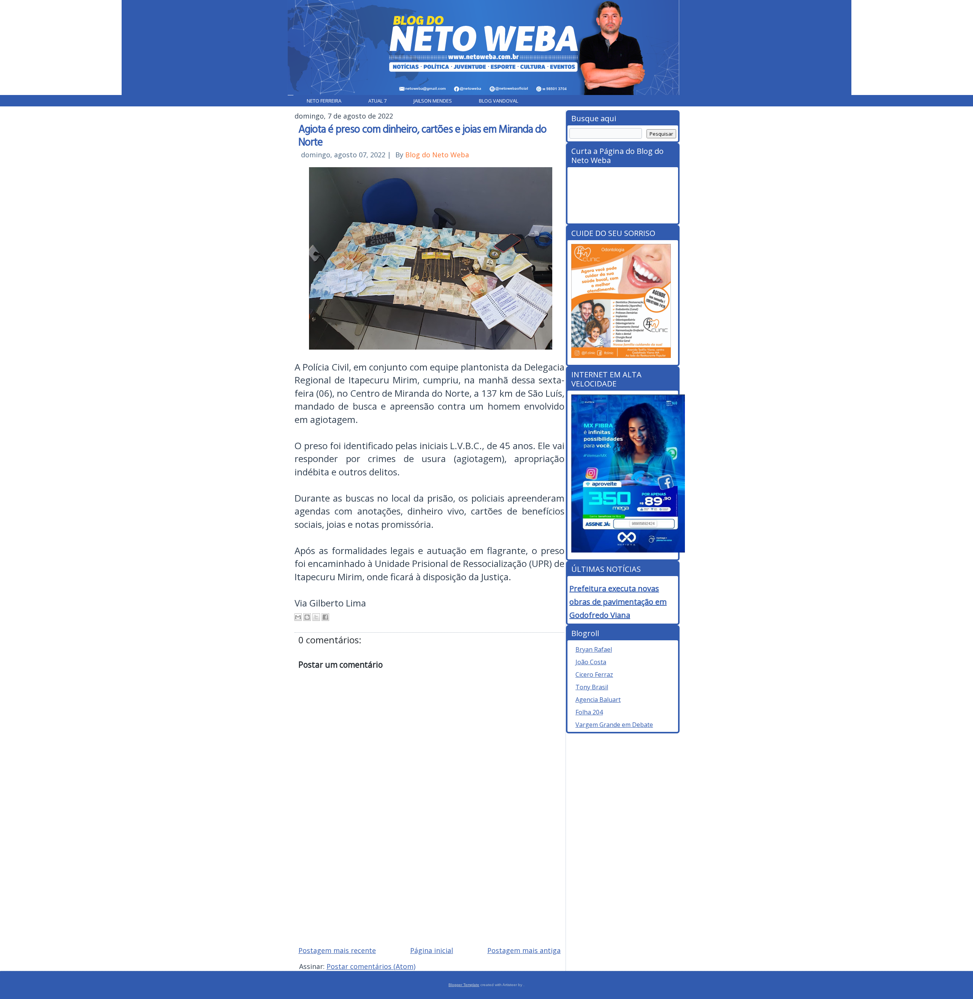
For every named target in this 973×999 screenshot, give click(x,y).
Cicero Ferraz (594, 674)
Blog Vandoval (498, 100)
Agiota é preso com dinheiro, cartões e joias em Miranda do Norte (422, 134)
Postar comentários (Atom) (370, 966)
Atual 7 (377, 100)
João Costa (590, 662)
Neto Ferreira (324, 100)
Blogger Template (463, 985)
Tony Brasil (591, 687)
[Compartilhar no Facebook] (325, 617)
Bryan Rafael (593, 649)
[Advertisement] (429, 886)
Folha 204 (589, 712)
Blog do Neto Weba (437, 154)
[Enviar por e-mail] (298, 617)
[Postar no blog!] (307, 617)
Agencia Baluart (598, 699)
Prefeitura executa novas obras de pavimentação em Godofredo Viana (618, 601)
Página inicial (431, 950)
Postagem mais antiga (524, 950)
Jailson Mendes (433, 100)
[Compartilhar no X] (316, 617)
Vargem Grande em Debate (614, 724)
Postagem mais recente (337, 950)
